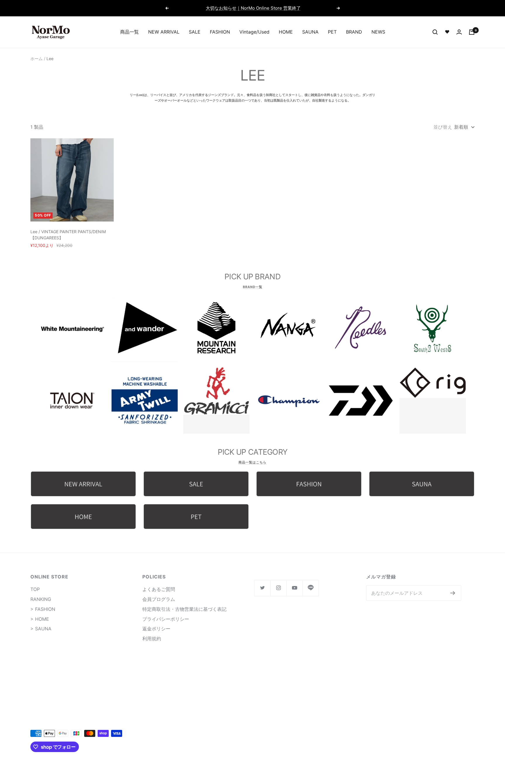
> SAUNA (40, 629)
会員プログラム (158, 599)
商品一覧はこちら (252, 462)
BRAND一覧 (252, 287)
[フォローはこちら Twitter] (262, 588)
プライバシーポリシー (165, 619)
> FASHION (42, 609)
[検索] (435, 32)
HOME (286, 32)
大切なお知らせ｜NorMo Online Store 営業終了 (253, 8)
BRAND (354, 32)
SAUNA (310, 32)
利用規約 (151, 638)
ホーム (36, 58)
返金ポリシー (156, 629)
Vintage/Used (254, 32)
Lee (49, 58)
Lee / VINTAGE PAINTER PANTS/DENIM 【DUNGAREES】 (68, 234)
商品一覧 (129, 32)
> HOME (39, 619)
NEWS (378, 32)
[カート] (472, 32)
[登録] (452, 593)
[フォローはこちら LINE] (310, 588)
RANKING (40, 599)
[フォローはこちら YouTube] (294, 588)
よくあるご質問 (158, 589)
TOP (35, 589)
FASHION (220, 32)
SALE (194, 32)
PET (332, 32)
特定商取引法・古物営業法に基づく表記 (184, 609)
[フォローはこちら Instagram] (278, 588)
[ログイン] (459, 31)
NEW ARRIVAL (163, 32)
